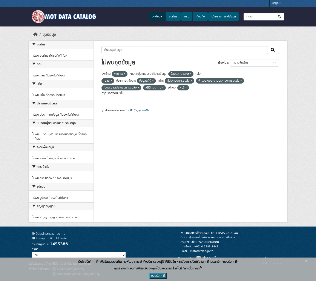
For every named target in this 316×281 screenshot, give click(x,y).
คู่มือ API (143, 110)
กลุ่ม (186, 16)
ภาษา (35, 249)
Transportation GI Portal (51, 238)
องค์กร (173, 16)
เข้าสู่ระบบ (277, 3)
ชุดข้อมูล (157, 16)
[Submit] (279, 16)
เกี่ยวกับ (200, 16)
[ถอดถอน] (124, 74)
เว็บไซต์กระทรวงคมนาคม (50, 234)
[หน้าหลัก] (35, 34)
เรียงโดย (223, 63)
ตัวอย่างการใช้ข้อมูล (224, 16)
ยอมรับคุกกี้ (158, 276)
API (131, 110)
